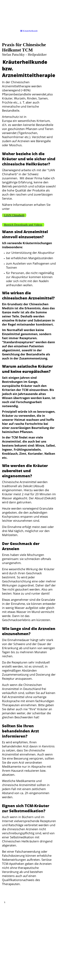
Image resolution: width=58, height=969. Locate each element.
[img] (29, 13)
